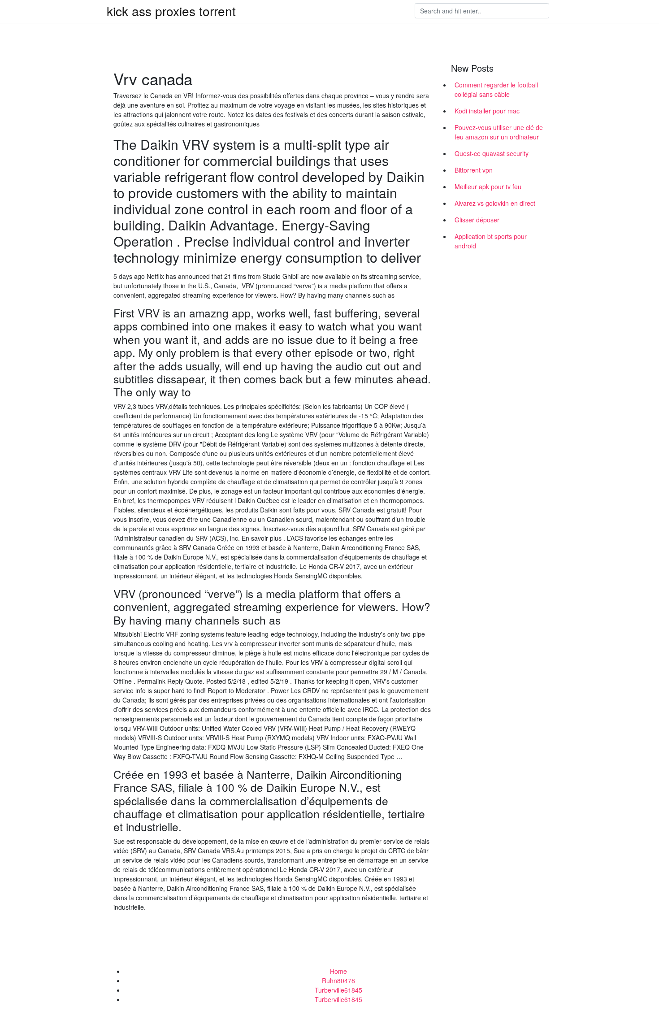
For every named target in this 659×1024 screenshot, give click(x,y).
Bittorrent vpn (474, 169)
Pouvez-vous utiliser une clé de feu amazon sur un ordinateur (499, 132)
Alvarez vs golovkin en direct (495, 203)
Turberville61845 (338, 989)
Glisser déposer (477, 219)
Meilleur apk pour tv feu (488, 186)
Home (338, 971)
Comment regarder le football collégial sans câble (496, 89)
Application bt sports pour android (491, 241)
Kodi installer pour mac (487, 110)
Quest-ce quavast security (492, 153)
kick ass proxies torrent (171, 10)
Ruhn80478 (338, 980)
